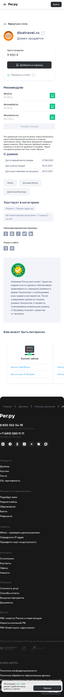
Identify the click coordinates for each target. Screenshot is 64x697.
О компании (7, 558)
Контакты (5, 563)
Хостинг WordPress (20, 367)
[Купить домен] (52, 95)
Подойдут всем (8, 497)
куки (18, 683)
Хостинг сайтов (29, 358)
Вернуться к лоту (18, 23)
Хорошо (47, 688)
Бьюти (3, 511)
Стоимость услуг (9, 588)
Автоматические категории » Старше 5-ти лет (27, 217)
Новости (5, 572)
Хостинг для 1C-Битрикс (23, 374)
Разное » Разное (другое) (20, 208)
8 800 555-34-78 (11, 425)
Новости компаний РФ (13, 622)
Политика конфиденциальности (18, 670)
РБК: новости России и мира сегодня (21, 618)
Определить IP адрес (12, 537)
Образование (7, 506)
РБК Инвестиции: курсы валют (17, 627)
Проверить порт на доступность (18, 542)
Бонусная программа (12, 597)
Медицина (6, 516)
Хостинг (4, 471)
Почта (3, 475)
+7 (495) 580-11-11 (12, 433)
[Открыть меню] (5, 4)
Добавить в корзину (31, 64)
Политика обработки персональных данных (25, 675)
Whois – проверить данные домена (20, 532)
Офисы (4, 567)
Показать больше (29, 126)
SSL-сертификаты (10, 480)
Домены (5, 466)
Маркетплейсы (8, 501)
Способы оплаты (9, 593)
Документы (6, 602)
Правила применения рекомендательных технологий (30, 680)
